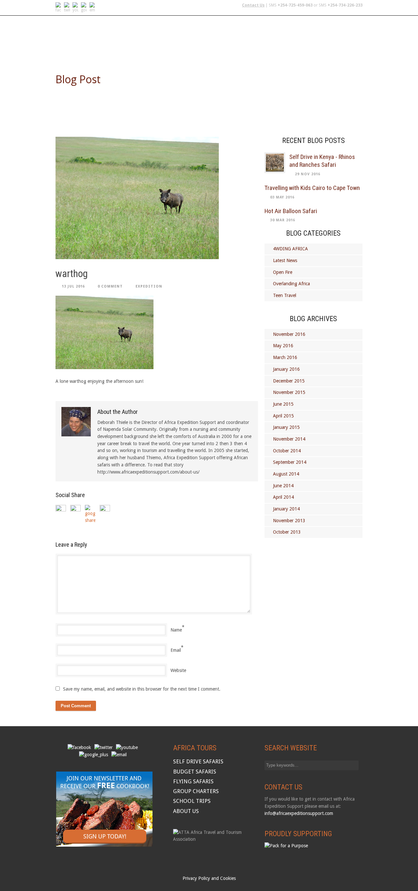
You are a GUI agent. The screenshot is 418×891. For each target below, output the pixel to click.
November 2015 (289, 392)
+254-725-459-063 (295, 5)
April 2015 (283, 415)
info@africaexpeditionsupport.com (299, 813)
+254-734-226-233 (345, 5)
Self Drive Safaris (198, 761)
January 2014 (286, 508)
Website (178, 670)
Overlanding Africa (291, 283)
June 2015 (283, 404)
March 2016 (285, 357)
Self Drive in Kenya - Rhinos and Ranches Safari (322, 161)
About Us (350, 50)
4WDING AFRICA (290, 248)
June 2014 (283, 485)
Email (175, 650)
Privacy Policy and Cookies (209, 878)
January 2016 (286, 369)
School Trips (315, 50)
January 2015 (286, 427)
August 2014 (286, 474)
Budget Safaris (226, 50)
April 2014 (283, 497)
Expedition (149, 286)
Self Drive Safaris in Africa (125, 50)
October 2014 (287, 450)
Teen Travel (284, 295)
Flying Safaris (183, 50)
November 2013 (289, 520)
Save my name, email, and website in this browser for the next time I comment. (141, 689)
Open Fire (282, 272)
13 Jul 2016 (73, 286)
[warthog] (157, 198)
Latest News (285, 260)
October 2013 (287, 532)
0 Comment (110, 286)
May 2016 (283, 345)
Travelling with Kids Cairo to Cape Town (312, 188)
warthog (72, 274)
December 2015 (289, 380)
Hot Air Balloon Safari (291, 211)
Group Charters (272, 50)
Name (176, 630)
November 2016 (289, 334)
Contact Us (253, 5)
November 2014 (289, 439)
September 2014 (289, 462)
